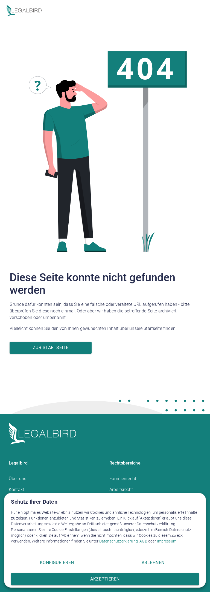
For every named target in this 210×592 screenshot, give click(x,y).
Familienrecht (122, 478)
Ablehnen (153, 562)
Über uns (17, 478)
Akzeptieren (104, 579)
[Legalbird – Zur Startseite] (24, 10)
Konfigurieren (57, 562)
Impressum (166, 541)
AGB (143, 541)
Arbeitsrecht (121, 489)
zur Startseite (50, 347)
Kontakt (16, 489)
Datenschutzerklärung (118, 541)
